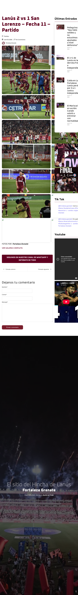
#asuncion (62, 210)
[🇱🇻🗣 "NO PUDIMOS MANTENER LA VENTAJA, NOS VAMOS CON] (66, 155)
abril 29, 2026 (8, 39)
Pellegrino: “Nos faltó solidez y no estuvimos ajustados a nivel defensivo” (72, 36)
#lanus (60, 208)
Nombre (5, 287)
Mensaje (5, 302)
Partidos (6, 36)
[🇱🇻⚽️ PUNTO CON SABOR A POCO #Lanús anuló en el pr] (66, 179)
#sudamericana (69, 208)
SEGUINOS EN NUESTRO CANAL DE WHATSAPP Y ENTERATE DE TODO (27, 259)
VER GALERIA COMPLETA (12, 248)
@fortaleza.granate (65, 206)
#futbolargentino (64, 224)
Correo (4, 294)
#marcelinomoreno (70, 221)
